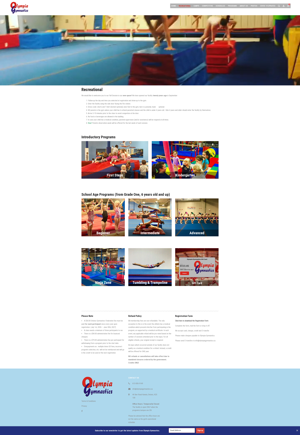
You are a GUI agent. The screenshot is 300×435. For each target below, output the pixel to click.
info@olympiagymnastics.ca (142, 389)
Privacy (84, 406)
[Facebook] (81, 411)
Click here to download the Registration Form (191, 321)
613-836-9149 (137, 383)
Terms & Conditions (88, 401)
